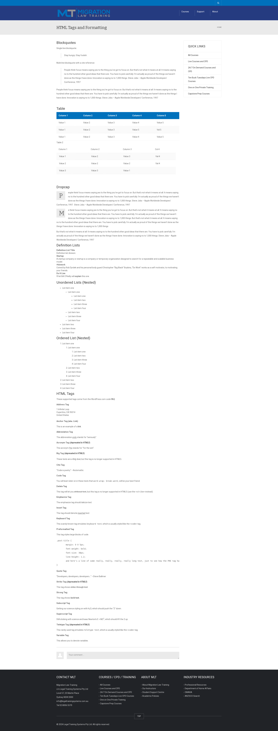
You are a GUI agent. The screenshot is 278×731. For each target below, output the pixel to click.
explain (78, 276)
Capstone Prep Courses (199, 94)
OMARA (188, 692)
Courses (185, 11)
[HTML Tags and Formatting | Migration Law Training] (83, 13)
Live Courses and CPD (198, 61)
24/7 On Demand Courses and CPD (202, 69)
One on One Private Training (201, 87)
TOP (139, 716)
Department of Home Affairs (198, 688)
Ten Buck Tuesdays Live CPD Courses (201, 79)
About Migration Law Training (155, 685)
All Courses (193, 55)
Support (200, 11)
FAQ (113, 399)
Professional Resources (195, 685)
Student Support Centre (153, 692)
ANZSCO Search (192, 696)
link (79, 426)
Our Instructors (149, 688)
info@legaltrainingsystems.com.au (72, 701)
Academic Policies (150, 696)
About (215, 11)
